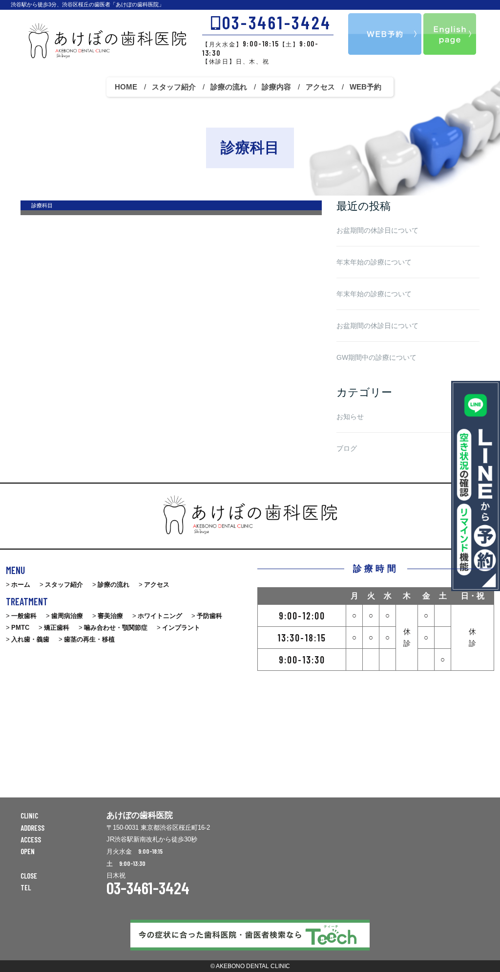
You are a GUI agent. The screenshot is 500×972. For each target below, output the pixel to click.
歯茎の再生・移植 (89, 639)
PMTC (20, 627)
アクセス (320, 86)
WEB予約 (365, 86)
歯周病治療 (67, 615)
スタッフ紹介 (174, 86)
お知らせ (350, 416)
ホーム (20, 584)
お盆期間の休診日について (377, 230)
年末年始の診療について (374, 262)
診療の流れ (228, 86)
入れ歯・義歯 (30, 639)
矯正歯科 (56, 627)
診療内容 (276, 86)
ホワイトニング (160, 615)
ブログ (346, 448)
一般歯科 (24, 615)
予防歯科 (209, 615)
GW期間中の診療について (376, 357)
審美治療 (110, 615)
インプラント (181, 627)
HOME (126, 86)
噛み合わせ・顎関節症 (115, 627)
